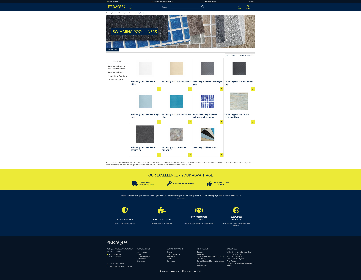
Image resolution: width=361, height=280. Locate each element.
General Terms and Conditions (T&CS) (210, 256)
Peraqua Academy (173, 254)
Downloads (171, 261)
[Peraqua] (116, 7)
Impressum (201, 254)
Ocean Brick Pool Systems (236, 259)
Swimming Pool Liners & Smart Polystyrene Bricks (117, 67)
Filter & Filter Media (234, 254)
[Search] (202, 7)
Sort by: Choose (231, 55)
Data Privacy (201, 259)
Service (169, 252)
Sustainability (141, 259)
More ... (229, 266)
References (141, 261)
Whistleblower (202, 266)
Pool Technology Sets (234, 256)
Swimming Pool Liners (115, 72)
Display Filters (112, 50)
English (250, 2)
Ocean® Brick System (115, 80)
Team (139, 254)
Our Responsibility (143, 256)
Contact (199, 252)
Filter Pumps (231, 261)
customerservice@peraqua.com (163, 1)
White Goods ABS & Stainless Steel (239, 252)
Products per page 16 (246, 55)
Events (169, 259)
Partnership (171, 256)
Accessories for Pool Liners (117, 76)
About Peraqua (142, 252)
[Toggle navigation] (130, 5)
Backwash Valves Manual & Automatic (240, 263)
